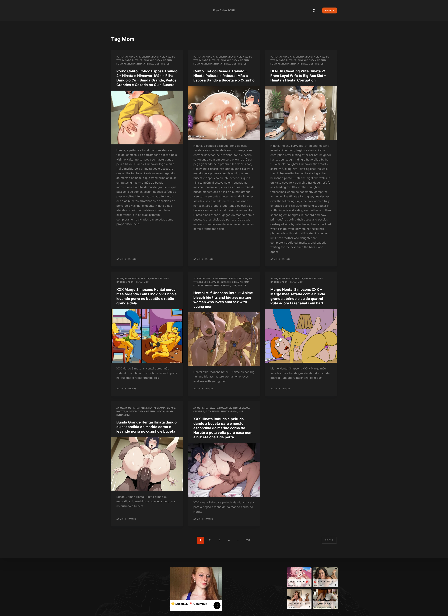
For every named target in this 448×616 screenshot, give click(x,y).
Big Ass (166, 56)
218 (248, 540)
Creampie (160, 60)
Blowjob (137, 60)
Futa (170, 60)
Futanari (121, 63)
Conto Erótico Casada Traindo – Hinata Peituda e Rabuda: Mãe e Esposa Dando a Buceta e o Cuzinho (223, 75)
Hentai (132, 63)
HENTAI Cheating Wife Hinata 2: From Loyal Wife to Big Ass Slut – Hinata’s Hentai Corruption (298, 75)
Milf (157, 63)
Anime (119, 278)
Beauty (156, 56)
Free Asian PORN (224, 10)
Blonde (126, 60)
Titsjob (165, 63)
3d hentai (122, 56)
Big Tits (164, 278)
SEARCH (329, 10)
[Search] (314, 10)
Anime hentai (143, 56)
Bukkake (149, 60)
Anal (132, 56)
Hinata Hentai (145, 63)
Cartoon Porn (125, 282)
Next (328, 540)
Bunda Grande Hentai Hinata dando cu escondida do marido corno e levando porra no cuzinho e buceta (146, 426)
